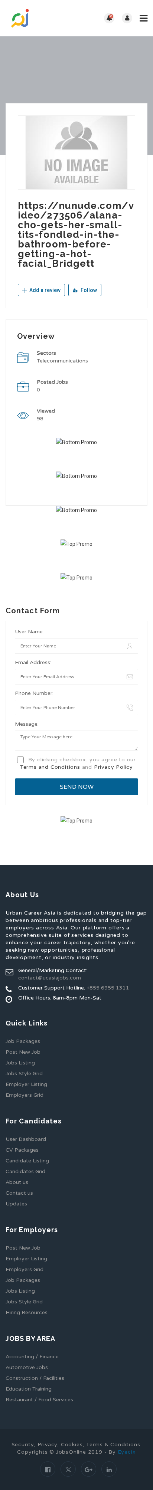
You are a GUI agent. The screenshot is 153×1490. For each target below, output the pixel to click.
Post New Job (23, 1052)
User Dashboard (26, 1139)
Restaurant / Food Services (39, 1400)
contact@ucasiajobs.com (49, 978)
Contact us (19, 1193)
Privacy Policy (113, 767)
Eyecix (127, 1452)
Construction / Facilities (35, 1378)
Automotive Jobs (27, 1367)
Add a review (44, 290)
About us (17, 1182)
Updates (16, 1204)
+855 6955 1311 (108, 988)
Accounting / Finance (32, 1356)
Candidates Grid (25, 1171)
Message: (27, 724)
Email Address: (33, 662)
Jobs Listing (20, 1063)
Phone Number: (34, 693)
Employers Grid (24, 1095)
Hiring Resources (27, 1312)
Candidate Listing (27, 1161)
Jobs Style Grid (24, 1073)
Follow (88, 290)
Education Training (29, 1389)
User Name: (29, 632)
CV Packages (22, 1150)
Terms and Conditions (50, 767)
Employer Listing (26, 1084)
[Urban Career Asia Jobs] (41, 18)
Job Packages (23, 1041)
